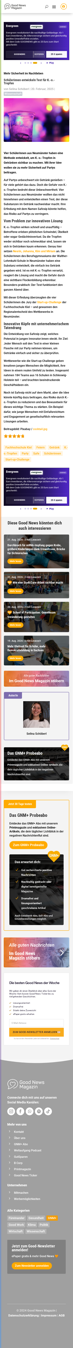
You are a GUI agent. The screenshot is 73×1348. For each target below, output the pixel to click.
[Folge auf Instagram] (11, 1111)
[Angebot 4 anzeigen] (35, 63)
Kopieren (39, 54)
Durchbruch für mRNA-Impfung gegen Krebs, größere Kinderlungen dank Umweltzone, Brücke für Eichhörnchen (36, 549)
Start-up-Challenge (17, 459)
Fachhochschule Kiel (18, 447)
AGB (62, 1315)
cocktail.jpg (40, 429)
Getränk (54, 447)
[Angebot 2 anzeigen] (28, 63)
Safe (36, 453)
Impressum (49, 1315)
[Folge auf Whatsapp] (29, 1111)
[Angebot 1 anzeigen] (25, 63)
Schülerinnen (52, 453)
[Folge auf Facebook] (20, 1111)
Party (25, 453)
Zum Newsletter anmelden (32, 1265)
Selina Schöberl (19, 89)
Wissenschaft (13, 93)
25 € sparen (56, 54)
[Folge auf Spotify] (39, 1111)
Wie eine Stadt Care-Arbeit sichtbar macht (38, 582)
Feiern (40, 447)
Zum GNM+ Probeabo (28, 845)
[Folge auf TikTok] (48, 1111)
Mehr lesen (15, 561)
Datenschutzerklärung (23, 1315)
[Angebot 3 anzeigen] (31, 63)
